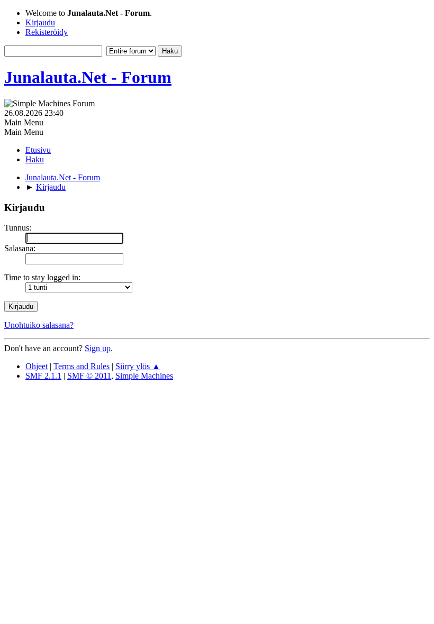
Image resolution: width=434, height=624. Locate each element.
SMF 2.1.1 (43, 375)
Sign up (98, 348)
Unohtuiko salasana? (39, 324)
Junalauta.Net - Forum (87, 77)
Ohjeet (36, 366)
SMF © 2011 (89, 375)
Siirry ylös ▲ (137, 366)
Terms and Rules (81, 366)
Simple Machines (144, 375)
